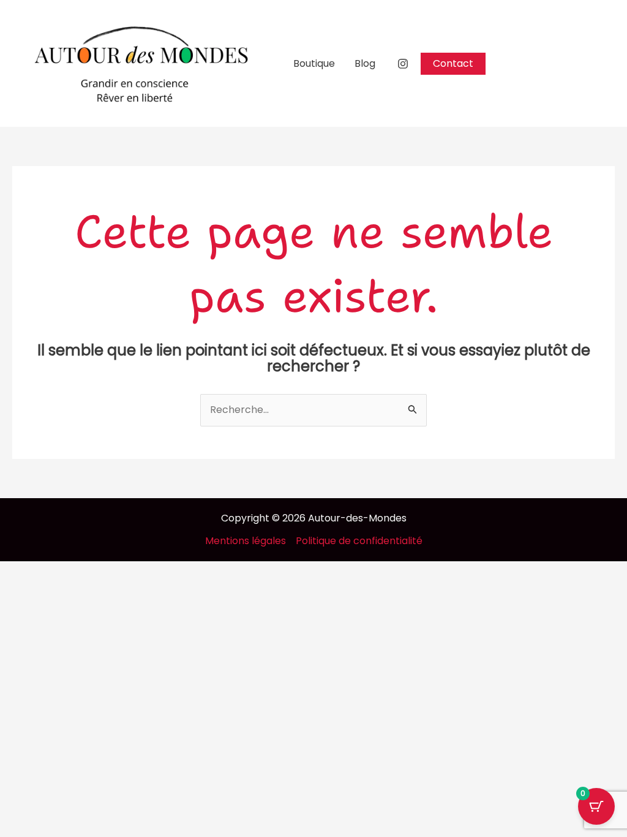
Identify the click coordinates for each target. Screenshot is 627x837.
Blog (365, 63)
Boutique (314, 63)
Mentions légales (245, 541)
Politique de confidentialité (359, 541)
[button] (453, 64)
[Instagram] (402, 63)
